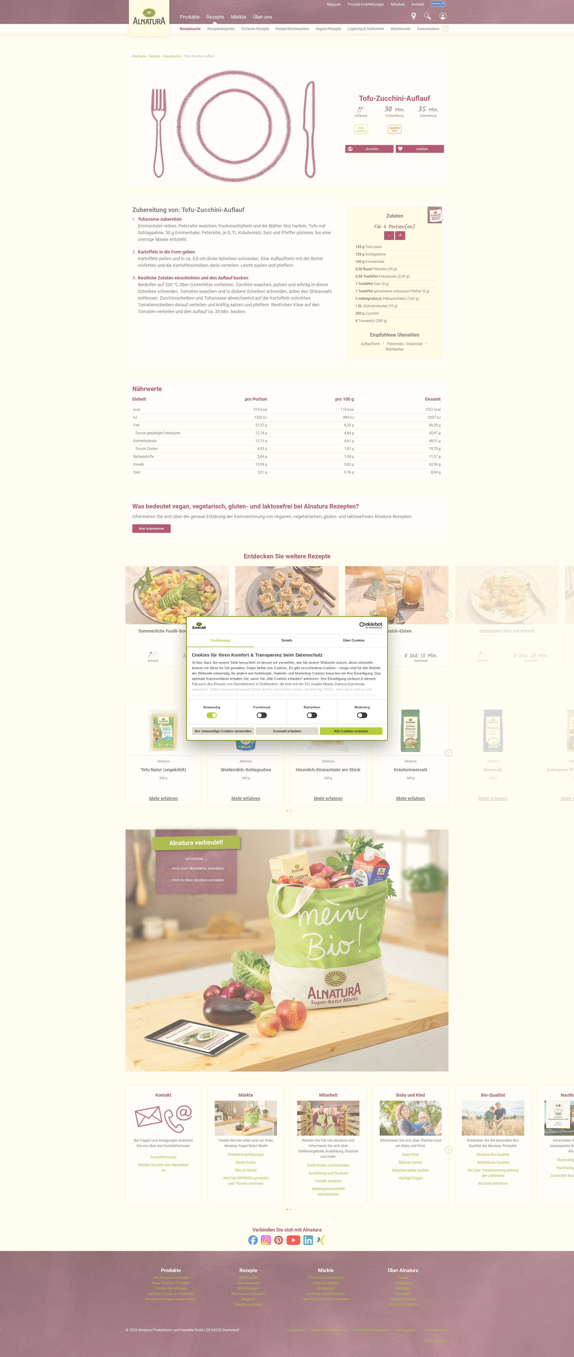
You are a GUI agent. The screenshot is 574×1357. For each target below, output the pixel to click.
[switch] (262, 715)
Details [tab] (287, 640)
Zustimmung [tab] (220, 640)
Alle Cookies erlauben (351, 731)
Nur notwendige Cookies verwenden (223, 731)
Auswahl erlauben (287, 731)
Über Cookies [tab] (354, 640)
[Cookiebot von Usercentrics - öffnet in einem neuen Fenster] (362, 625)
